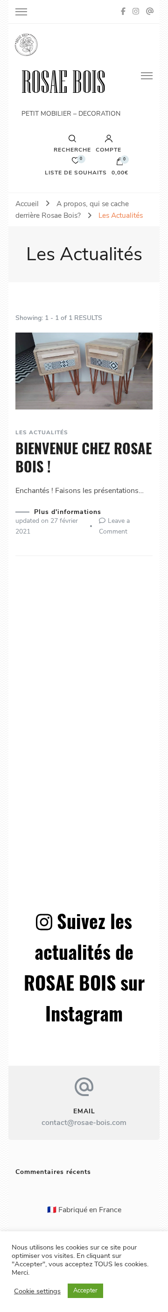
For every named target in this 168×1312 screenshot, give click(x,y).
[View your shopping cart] (120, 164)
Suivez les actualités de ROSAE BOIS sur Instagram (84, 967)
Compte (108, 149)
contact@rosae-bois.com (84, 1123)
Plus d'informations (67, 512)
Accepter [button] (85, 1290)
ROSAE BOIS (63, 82)
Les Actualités (41, 432)
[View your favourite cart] (75, 163)
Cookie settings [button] (37, 1291)
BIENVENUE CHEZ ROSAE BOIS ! (83, 457)
